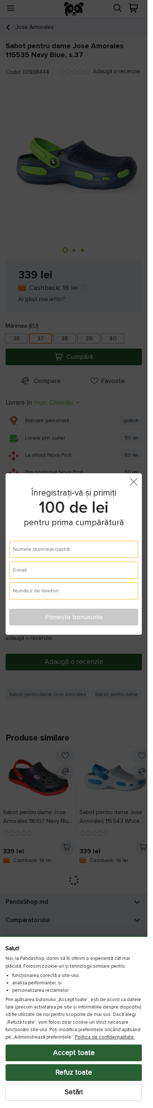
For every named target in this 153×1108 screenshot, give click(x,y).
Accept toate (74, 1052)
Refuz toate (74, 1072)
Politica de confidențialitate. (105, 1037)
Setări (74, 1092)
